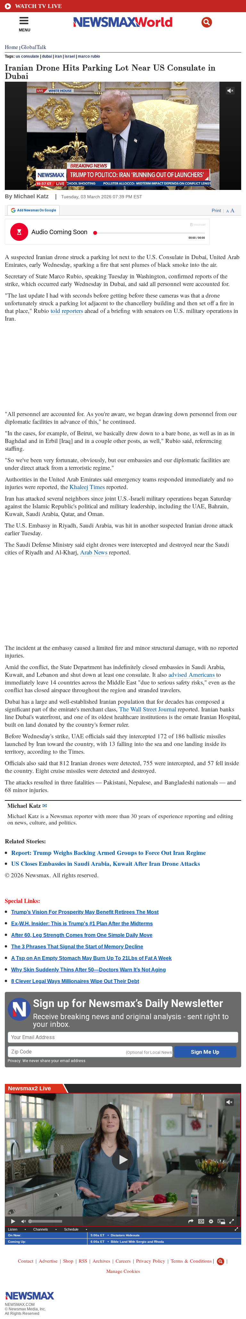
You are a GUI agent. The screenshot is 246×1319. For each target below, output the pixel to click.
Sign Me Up (205, 1052)
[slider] (46, 1221)
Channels (40, 1229)
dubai (47, 56)
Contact (25, 1261)
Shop (68, 1261)
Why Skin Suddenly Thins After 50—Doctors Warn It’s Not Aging (88, 969)
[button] (206, 22)
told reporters (67, 311)
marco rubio (89, 56)
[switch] (23, 1221)
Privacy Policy (150, 1261)
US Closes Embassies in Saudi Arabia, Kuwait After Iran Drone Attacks (105, 863)
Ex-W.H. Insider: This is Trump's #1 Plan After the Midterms (82, 923)
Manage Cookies (123, 1271)
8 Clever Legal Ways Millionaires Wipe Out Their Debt (75, 981)
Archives (101, 1261)
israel (70, 56)
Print (216, 210)
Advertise (48, 1261)
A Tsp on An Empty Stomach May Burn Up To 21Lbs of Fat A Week (91, 958)
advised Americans (192, 674)
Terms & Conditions (191, 1261)
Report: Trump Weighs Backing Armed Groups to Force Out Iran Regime (108, 852)
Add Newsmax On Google (36, 210)
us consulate (27, 56)
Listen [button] (12, 1229)
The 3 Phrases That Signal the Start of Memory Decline (77, 946)
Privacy (14, 1061)
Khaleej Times (87, 487)
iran (58, 56)
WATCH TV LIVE (38, 6)
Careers (123, 1261)
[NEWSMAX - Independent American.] (123, 21)
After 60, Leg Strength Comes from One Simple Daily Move (81, 935)
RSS (83, 1261)
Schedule (71, 1229)
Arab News (94, 552)
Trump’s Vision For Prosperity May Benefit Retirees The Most (85, 912)
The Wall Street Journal (147, 709)
